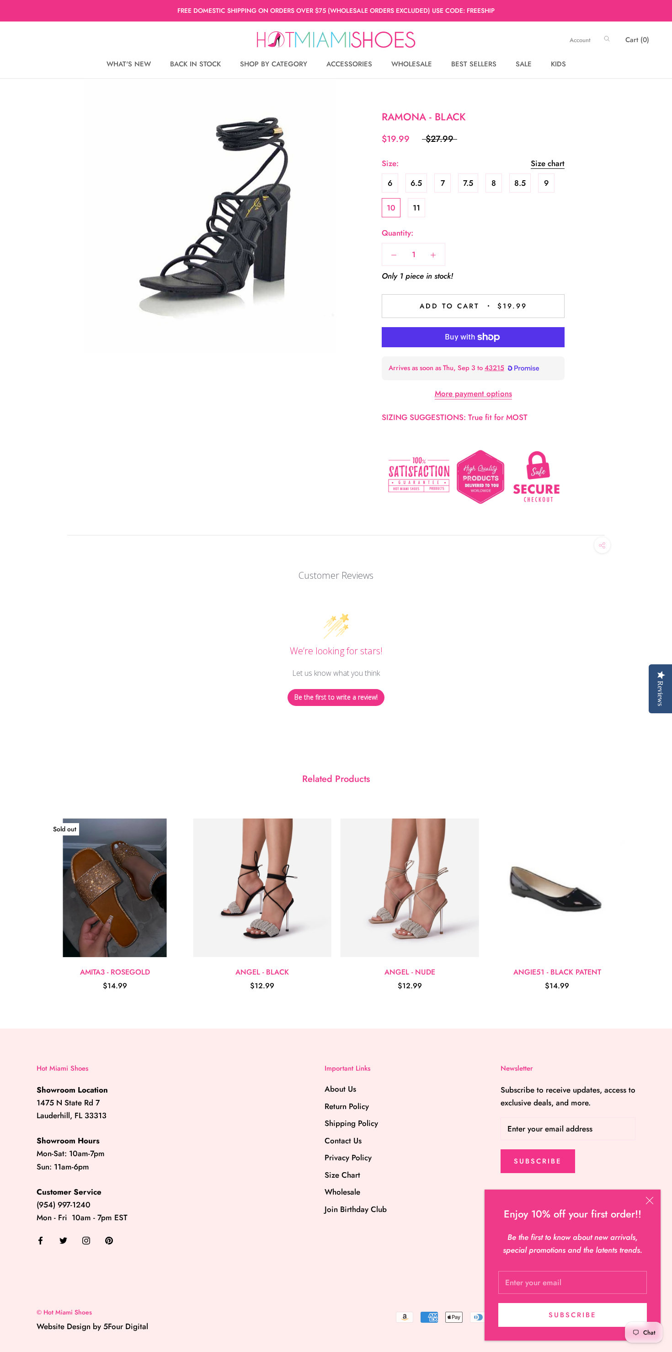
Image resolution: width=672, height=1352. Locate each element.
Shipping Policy (351, 1123)
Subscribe (573, 1315)
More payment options (473, 393)
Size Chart (342, 1174)
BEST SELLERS (473, 64)
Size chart (548, 163)
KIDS (558, 64)
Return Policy (347, 1106)
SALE (524, 64)
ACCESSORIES (349, 64)
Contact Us (343, 1140)
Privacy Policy (348, 1157)
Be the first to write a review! (336, 697)
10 (391, 207)
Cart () (637, 40)
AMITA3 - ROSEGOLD (115, 972)
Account (580, 40)
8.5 (520, 183)
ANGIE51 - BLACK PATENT (557, 972)
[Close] (649, 1200)
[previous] (28, 895)
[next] (643, 895)
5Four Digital (125, 1326)
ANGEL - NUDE (409, 972)
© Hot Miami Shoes (64, 1312)
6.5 (416, 183)
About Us (340, 1088)
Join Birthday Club (356, 1209)
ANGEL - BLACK (262, 972)
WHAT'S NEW (129, 64)
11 (416, 207)
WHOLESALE (411, 64)
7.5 (468, 183)
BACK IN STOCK (195, 64)
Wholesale (342, 1191)
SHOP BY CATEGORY (273, 64)
